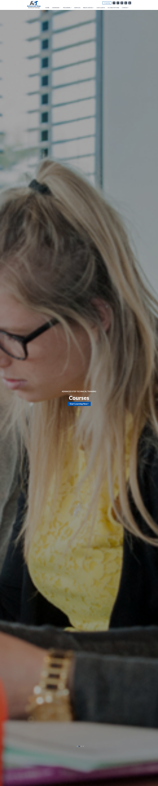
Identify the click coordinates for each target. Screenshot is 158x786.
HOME (47, 7)
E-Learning (107, 3)
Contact (125, 7)
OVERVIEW (55, 7)
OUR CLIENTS (101, 7)
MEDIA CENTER (88, 7)
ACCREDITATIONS (113, 7)
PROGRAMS (66, 7)
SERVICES (77, 7)
